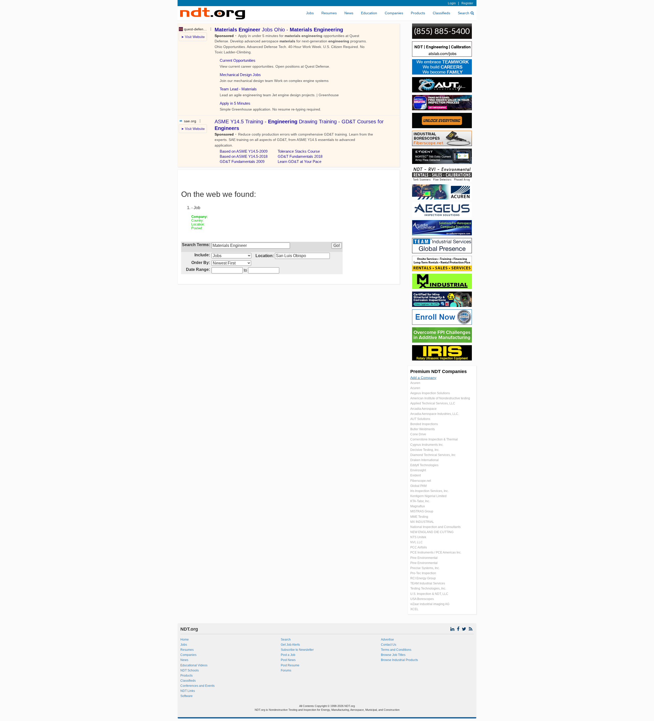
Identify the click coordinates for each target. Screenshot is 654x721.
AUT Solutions (420, 419)
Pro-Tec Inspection (423, 573)
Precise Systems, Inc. (425, 568)
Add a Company (423, 378)
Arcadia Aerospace (423, 409)
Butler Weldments (422, 429)
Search (463, 13)
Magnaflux (417, 506)
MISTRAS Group (421, 511)
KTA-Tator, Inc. (420, 501)
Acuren (415, 383)
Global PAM (418, 486)
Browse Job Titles (393, 655)
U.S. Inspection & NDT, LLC (429, 594)
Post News (288, 660)
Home (184, 639)
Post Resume (290, 665)
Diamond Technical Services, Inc (433, 455)
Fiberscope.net (420, 481)
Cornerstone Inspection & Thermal (434, 439)
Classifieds (441, 13)
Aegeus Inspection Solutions (430, 393)
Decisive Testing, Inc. (424, 450)
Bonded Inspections (424, 424)
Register (467, 3)
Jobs (310, 13)
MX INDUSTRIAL (422, 522)
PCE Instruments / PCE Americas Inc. (435, 552)
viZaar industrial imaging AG (429, 604)
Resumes (329, 13)
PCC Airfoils (418, 547)
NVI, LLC (416, 542)
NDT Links (187, 691)
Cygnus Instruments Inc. (426, 445)
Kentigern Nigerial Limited (428, 496)
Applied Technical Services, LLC (432, 403)
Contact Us (388, 644)
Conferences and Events (197, 686)
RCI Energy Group (423, 578)
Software (186, 696)
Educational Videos (193, 665)
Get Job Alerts (290, 644)
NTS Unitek (418, 537)
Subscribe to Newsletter (297, 650)
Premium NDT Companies (438, 371)
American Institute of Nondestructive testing (440, 398)
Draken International (424, 460)
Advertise (387, 639)
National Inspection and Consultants (435, 527)
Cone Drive (418, 434)
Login (452, 3)
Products (418, 13)
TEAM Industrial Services (427, 583)
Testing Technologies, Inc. (428, 588)
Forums (286, 670)
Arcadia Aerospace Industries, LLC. (434, 414)
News (348, 13)
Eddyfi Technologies (424, 465)
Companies (394, 13)
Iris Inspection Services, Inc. (429, 491)
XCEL (414, 609)
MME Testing (419, 517)
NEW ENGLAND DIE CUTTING (431, 532)
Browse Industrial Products (399, 660)
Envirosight (418, 470)
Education (369, 13)
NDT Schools (189, 670)
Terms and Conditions (396, 650)
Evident (415, 475)
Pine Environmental (424, 558)
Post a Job (288, 655)
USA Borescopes (422, 599)
